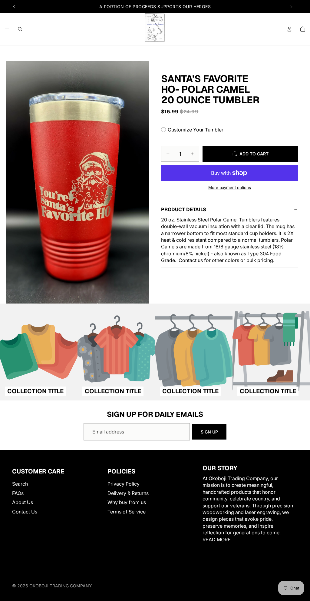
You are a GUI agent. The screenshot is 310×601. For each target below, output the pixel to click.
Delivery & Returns (128, 493)
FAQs (18, 493)
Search (20, 484)
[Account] (289, 29)
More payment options (229, 187)
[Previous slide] (14, 6)
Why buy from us (126, 502)
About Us (22, 502)
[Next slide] (291, 6)
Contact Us (24, 511)
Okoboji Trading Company (60, 585)
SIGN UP (209, 431)
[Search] (20, 29)
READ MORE (217, 539)
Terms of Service (126, 511)
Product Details (183, 209)
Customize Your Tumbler (195, 130)
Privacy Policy (123, 484)
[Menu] (7, 29)
